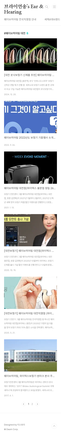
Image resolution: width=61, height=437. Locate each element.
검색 (46, 6)
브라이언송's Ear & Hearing (23, 7)
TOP (54, 426)
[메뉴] (54, 6)
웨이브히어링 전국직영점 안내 (20, 19)
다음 (37, 404)
